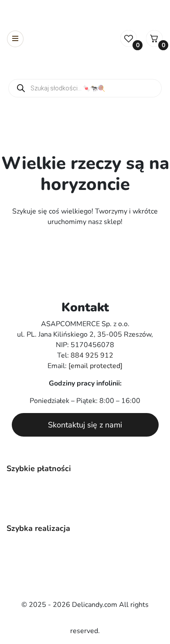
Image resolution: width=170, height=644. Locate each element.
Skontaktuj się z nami (85, 425)
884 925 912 (92, 355)
